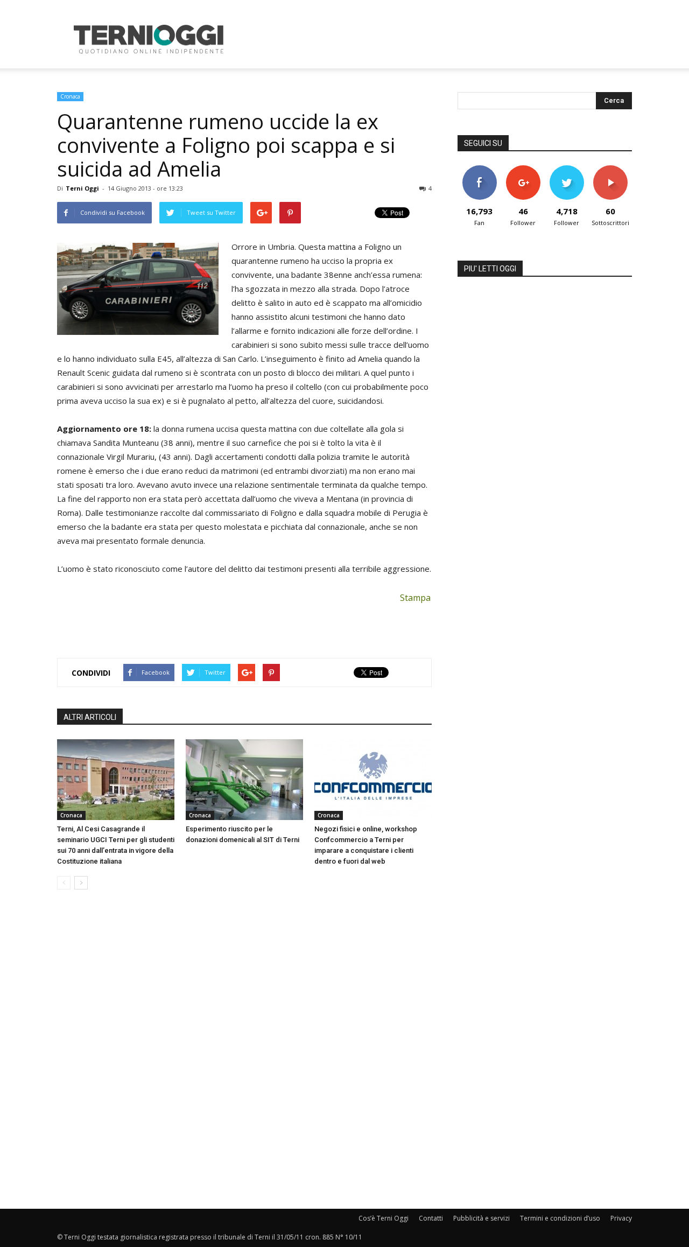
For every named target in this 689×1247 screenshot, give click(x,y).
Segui (523, 169)
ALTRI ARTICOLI (90, 717)
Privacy (621, 1218)
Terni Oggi (82, 188)
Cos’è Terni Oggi (383, 1218)
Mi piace (479, 169)
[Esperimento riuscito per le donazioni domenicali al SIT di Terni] (244, 779)
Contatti (431, 1218)
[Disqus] (244, 1050)
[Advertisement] (436, 39)
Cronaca (70, 96)
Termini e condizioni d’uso (560, 1218)
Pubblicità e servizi (481, 1218)
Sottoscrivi (610, 169)
